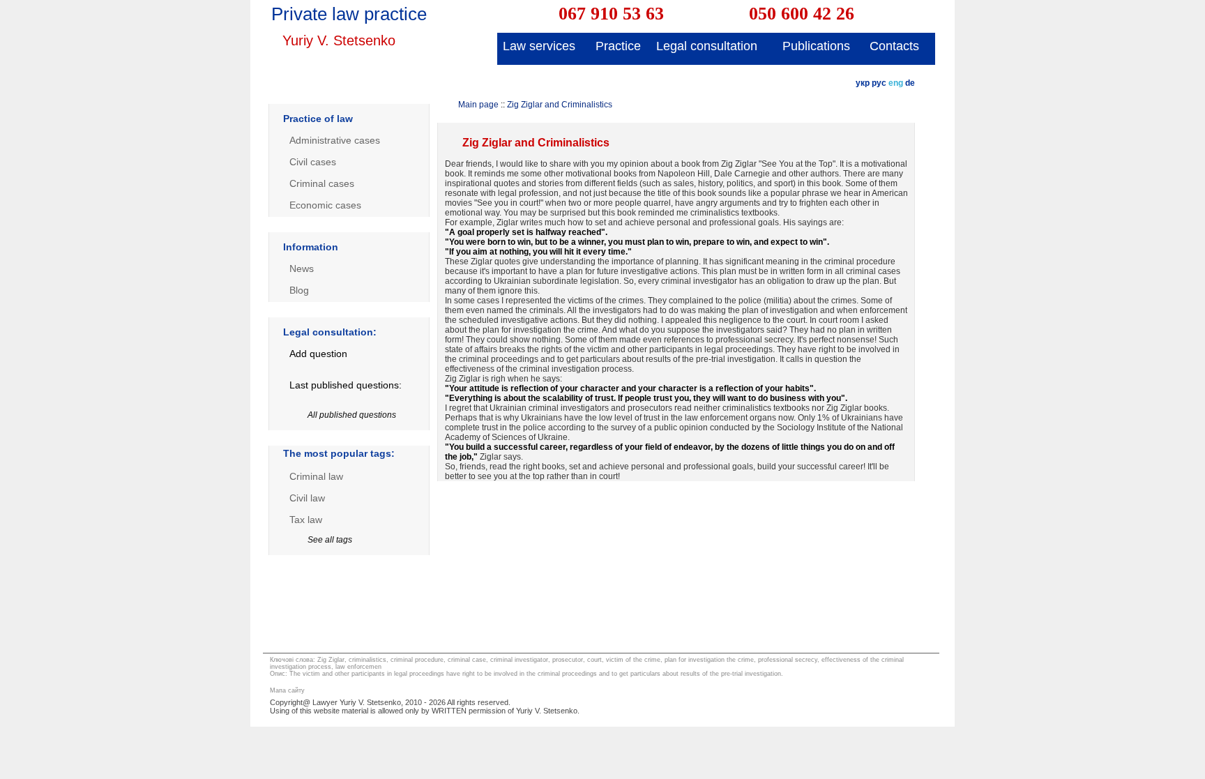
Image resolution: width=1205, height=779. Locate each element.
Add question (318, 353)
